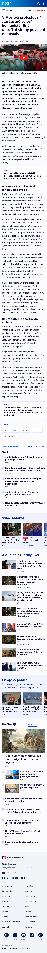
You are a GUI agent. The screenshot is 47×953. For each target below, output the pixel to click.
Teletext (5, 901)
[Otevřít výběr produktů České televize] (44, 3)
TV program (7, 886)
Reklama (28, 891)
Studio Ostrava (31, 901)
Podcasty (6, 906)
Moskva (26, 430)
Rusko (15, 430)
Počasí (5, 911)
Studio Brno (30, 896)
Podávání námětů (32, 916)
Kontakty (29, 927)
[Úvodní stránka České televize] (12, 857)
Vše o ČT (5, 927)
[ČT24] (7, 3)
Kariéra (28, 911)
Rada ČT (28, 906)
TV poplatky (7, 896)
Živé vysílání (7, 891)
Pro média (29, 886)
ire (3, 39)
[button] (23, 57)
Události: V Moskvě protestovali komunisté (18, 73)
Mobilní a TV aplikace (11, 921)
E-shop (5, 916)
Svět (6, 430)
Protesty (37, 430)
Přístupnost (31, 948)
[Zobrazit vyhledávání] (38, 3)
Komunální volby (10, 436)
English (4, 948)
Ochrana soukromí (17, 948)
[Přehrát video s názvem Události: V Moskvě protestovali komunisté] (23, 57)
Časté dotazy (30, 921)
